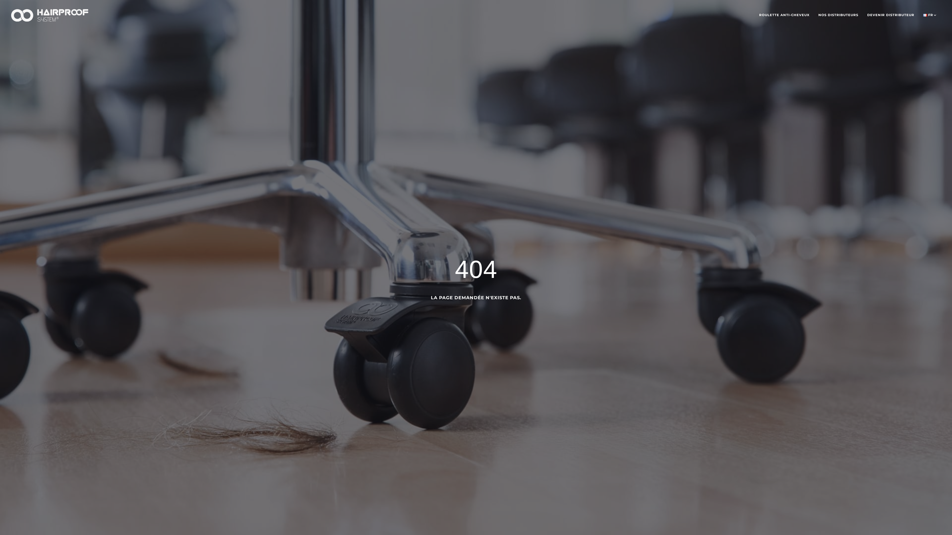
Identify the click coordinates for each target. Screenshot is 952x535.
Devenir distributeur (890, 15)
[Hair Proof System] (49, 14)
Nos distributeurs (838, 15)
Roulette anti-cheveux (784, 15)
